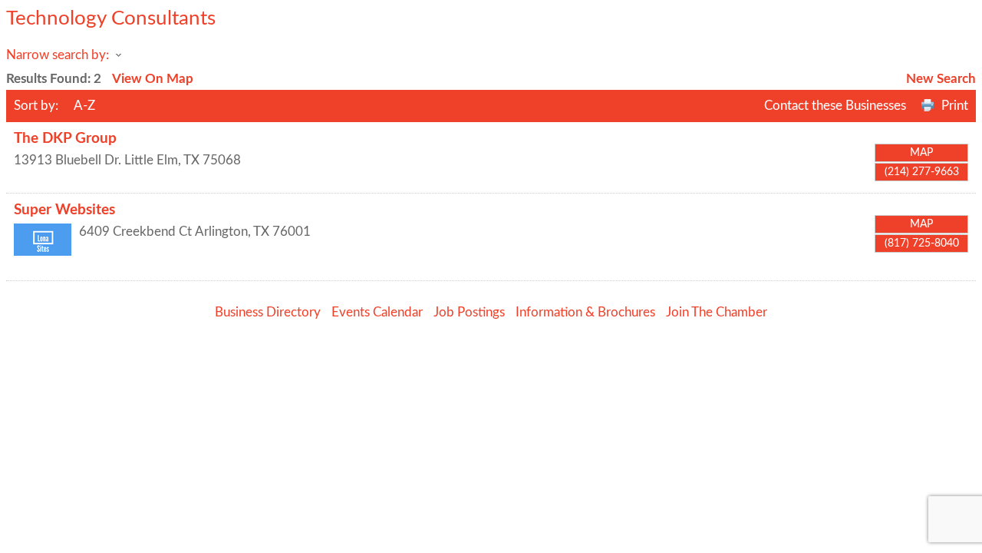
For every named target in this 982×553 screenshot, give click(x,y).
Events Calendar (377, 312)
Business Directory (268, 312)
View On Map (152, 78)
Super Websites (64, 210)
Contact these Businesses (835, 105)
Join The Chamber (716, 312)
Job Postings (469, 312)
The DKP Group (65, 138)
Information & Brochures (585, 312)
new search (941, 78)
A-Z (84, 105)
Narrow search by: (57, 54)
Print (954, 105)
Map (921, 152)
